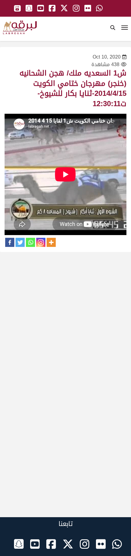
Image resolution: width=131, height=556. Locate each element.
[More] (51, 242)
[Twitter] (20, 242)
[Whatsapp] (30, 242)
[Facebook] (9, 242)
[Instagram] (40, 242)
